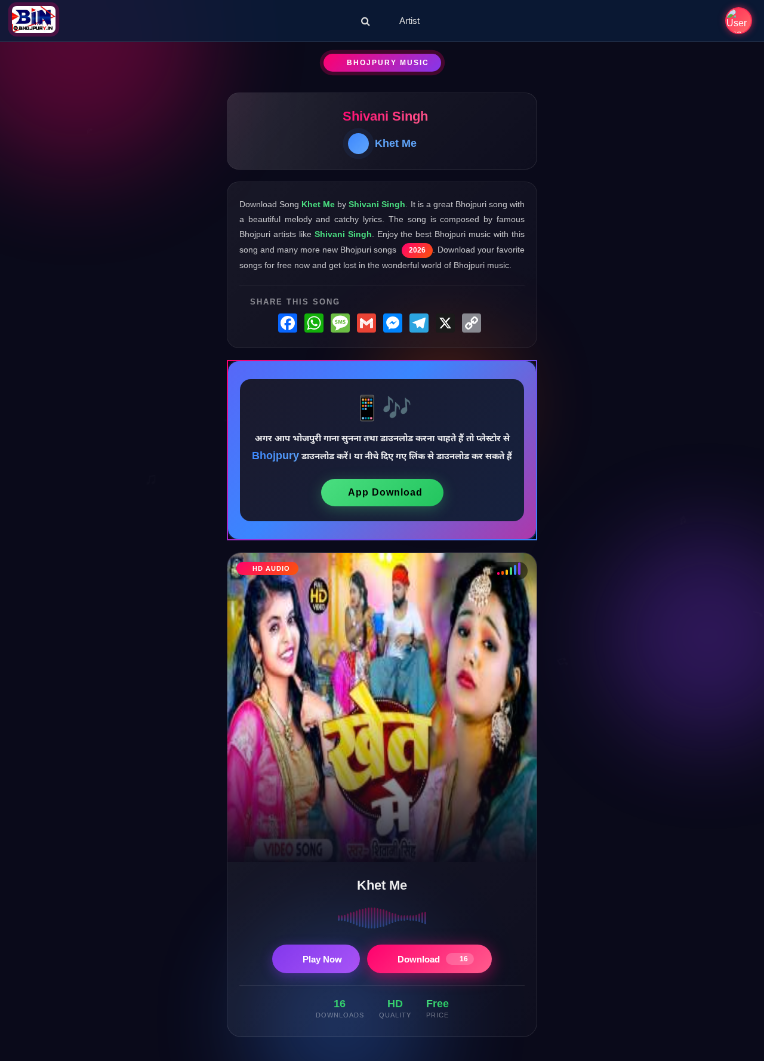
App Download (385, 492)
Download (433, 959)
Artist (409, 21)
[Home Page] (34, 20)
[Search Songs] (365, 20)
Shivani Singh (385, 116)
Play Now (322, 959)
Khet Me (396, 143)
